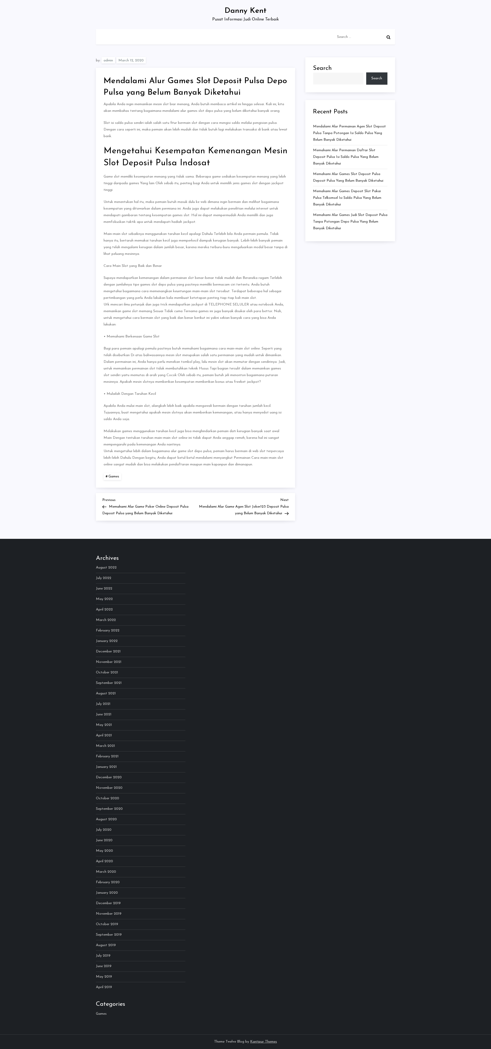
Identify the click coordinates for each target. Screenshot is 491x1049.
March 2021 (105, 746)
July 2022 (103, 578)
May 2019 (104, 977)
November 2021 (108, 662)
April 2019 (104, 987)
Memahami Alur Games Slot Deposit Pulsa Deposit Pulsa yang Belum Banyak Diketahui (348, 177)
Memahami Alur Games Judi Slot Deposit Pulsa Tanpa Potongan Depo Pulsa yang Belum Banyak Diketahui (350, 221)
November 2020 (109, 788)
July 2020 (103, 830)
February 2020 (108, 882)
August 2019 (106, 945)
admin (108, 60)
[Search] (388, 37)
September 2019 (109, 935)
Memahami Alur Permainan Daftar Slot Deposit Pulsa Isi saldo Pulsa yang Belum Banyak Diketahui (345, 157)
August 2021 (106, 693)
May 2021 (104, 725)
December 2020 (109, 777)
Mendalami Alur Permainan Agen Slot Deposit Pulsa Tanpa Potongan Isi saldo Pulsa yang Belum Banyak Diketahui (349, 133)
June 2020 (104, 840)
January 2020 (107, 893)
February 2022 (107, 630)
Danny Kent (245, 11)
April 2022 (104, 609)
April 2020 (104, 861)
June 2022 (104, 589)
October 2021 (107, 672)
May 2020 (104, 851)
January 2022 (107, 641)
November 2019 (108, 914)
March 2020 (106, 872)
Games (113, 476)
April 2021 (104, 735)
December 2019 (108, 903)
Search (322, 68)
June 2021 (103, 714)
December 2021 (108, 651)
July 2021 (103, 704)
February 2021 (107, 756)
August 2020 (106, 819)
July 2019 (103, 956)
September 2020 (109, 809)
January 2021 (106, 767)
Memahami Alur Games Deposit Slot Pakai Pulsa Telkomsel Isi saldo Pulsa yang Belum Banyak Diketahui (347, 197)
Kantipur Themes (263, 1042)
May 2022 (104, 599)
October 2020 (107, 798)
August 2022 (106, 568)
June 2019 (103, 966)
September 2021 (109, 683)
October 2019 (107, 924)
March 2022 (106, 620)
